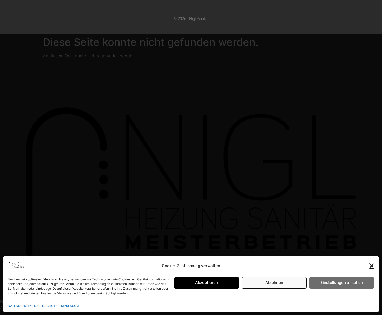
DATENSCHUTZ (19, 306)
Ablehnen (274, 282)
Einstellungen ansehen (341, 282)
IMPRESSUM (69, 306)
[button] (371, 265)
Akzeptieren (206, 282)
